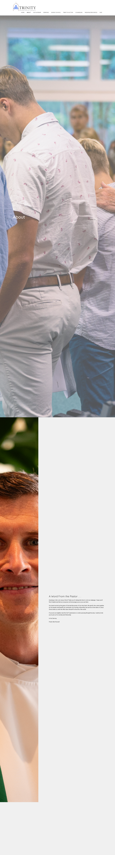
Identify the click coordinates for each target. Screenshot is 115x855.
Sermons (46, 12)
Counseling (78, 12)
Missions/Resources (91, 12)
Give (101, 12)
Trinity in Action (68, 12)
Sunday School (56, 12)
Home (22, 12)
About (29, 12)
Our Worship (37, 12)
